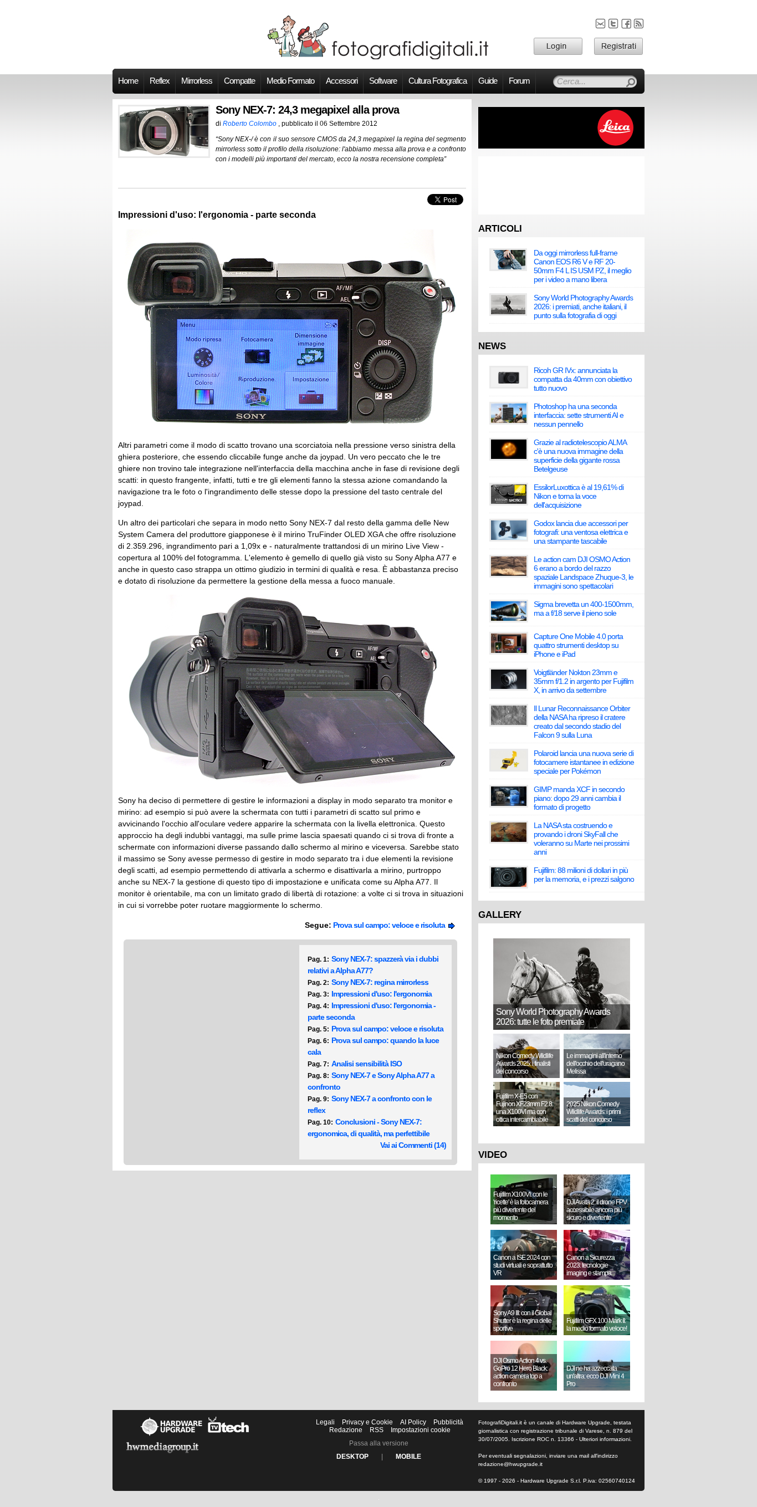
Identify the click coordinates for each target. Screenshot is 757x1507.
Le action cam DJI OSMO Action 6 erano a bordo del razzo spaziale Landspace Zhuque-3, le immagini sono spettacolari (583, 572)
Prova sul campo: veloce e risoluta (390, 925)
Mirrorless (196, 80)
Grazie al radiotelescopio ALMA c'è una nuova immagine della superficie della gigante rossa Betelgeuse (580, 455)
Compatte (239, 80)
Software (383, 80)
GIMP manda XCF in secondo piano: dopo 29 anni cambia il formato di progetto (579, 798)
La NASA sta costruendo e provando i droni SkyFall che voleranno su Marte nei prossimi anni (581, 838)
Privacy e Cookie (367, 1422)
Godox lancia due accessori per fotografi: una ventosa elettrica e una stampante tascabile (581, 532)
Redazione (345, 1430)
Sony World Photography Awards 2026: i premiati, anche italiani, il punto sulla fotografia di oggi (583, 306)
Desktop (352, 1456)
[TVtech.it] (228, 1435)
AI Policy (413, 1422)
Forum (519, 80)
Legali (325, 1422)
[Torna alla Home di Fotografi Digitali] (378, 58)
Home (128, 80)
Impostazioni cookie (421, 1430)
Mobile (408, 1456)
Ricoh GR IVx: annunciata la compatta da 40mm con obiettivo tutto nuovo (583, 379)
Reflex (160, 80)
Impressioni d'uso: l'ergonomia (381, 993)
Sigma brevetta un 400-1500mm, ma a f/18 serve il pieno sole (583, 608)
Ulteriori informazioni (604, 1439)
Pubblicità (448, 1422)
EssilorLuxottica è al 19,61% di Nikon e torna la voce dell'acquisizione (578, 496)
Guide (487, 80)
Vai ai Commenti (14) (413, 1145)
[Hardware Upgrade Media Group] (162, 1455)
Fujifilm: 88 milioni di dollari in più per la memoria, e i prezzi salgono (584, 874)
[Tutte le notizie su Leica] (561, 146)
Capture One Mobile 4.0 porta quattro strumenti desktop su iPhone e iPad (578, 645)
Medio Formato (290, 80)
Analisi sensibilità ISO (366, 1063)
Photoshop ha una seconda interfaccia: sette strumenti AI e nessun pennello (578, 415)
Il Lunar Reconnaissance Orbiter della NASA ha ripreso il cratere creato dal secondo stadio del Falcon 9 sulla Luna (582, 721)
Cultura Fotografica (437, 80)
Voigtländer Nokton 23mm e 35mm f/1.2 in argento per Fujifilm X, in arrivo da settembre (583, 681)
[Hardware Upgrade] (171, 1435)
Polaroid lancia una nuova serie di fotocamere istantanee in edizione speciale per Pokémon (584, 762)
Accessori (341, 80)
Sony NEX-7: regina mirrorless (379, 982)
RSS (376, 1430)
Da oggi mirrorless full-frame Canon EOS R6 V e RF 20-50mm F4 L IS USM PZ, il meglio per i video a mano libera (582, 266)
